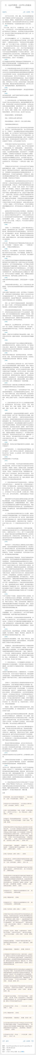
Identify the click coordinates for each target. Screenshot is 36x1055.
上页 (24, 12)
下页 (32, 12)
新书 (7, 1041)
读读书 (4, 12)
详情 (22, 1051)
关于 (3, 1041)
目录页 (28, 12)
